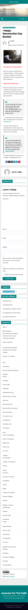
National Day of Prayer (9, 396)
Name (5, 229)
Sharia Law (6, 447)
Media (4, 488)
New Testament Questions (10, 333)
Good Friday (6, 384)
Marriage (5, 561)
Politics (5, 470)
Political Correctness (9, 492)
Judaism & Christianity (9, 462)
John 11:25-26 (10, 151)
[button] (20, 19)
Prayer (5, 521)
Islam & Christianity (8, 439)
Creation (5, 352)
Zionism (5, 465)
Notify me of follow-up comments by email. (13, 270)
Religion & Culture (8, 505)
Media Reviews (7, 526)
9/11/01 (5, 376)
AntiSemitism (6, 507)
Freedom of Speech (8, 476)
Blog (4, 362)
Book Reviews (7, 515)
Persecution (6, 534)
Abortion (5, 549)
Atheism (5, 511)
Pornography (6, 538)
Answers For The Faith (13, 7)
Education (5, 553)
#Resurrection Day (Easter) (16, 45)
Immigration (6, 480)
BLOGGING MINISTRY (9, 317)
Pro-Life (5, 542)
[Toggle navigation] (25, 19)
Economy (5, 473)
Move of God (6, 530)
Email (5, 238)
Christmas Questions (9, 338)
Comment (6, 199)
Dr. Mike (12, 41)
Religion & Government (9, 547)
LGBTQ (5, 484)
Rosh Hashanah (7, 412)
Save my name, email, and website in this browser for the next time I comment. (13, 260)
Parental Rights (7, 565)
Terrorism (5, 451)
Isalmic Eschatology (8, 435)
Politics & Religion (8, 496)
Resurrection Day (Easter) (9, 27)
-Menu (5, 327)
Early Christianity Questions (11, 370)
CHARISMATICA (7, 305)
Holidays (5, 374)
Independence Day (8, 392)
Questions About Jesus (9, 336)
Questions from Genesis (10, 350)
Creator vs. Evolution (9, 356)
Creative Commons (9, 576)
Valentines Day (7, 424)
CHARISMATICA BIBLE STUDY (12, 309)
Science (5, 500)
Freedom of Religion (8, 557)
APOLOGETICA (7, 301)
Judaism (5, 455)
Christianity (6, 366)
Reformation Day (8, 404)
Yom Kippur (6, 428)
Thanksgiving (6, 420)
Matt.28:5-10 (7, 121)
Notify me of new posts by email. (14, 274)
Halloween (6, 388)
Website (5, 247)
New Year (5, 400)
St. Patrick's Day (7, 416)
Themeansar (18, 607)
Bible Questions (7, 331)
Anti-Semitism (7, 458)
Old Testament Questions (10, 347)
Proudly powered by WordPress (11, 605)
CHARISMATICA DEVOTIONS (11, 313)
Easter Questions (7, 342)
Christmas (5, 380)
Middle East (6, 443)
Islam (4, 432)
